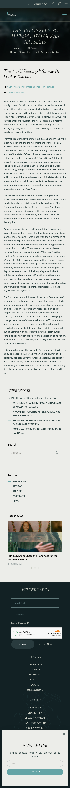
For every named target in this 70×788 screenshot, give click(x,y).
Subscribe (35, 772)
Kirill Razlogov (22, 415)
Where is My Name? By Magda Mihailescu (37, 403)
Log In (22, 644)
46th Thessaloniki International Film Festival (30, 86)
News (16, 501)
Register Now (45, 644)
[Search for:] (35, 452)
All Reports (33, 48)
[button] (31, 568)
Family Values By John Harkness (32, 429)
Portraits (19, 496)
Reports (17, 491)
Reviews (17, 486)
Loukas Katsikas (16, 92)
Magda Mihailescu (27, 406)
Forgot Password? (20, 623)
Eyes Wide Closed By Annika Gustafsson (36, 420)
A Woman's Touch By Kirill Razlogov (35, 411)
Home (15, 48)
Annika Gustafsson (27, 424)
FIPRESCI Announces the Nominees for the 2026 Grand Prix (32, 557)
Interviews (19, 481)
